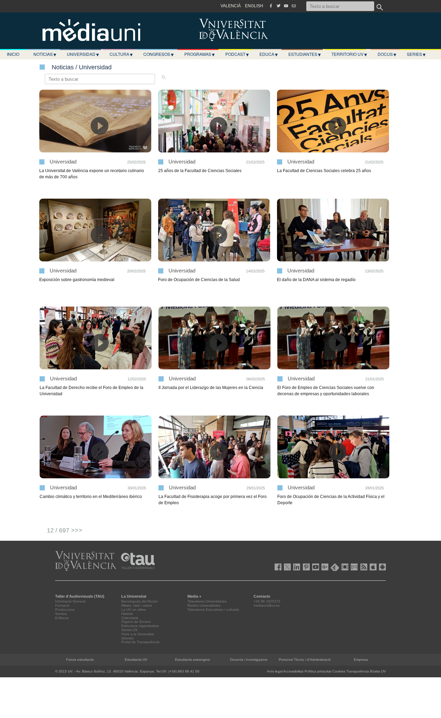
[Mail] (293, 5)
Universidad (83, 54)
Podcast (237, 54)
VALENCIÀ (230, 5)
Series (416, 54)
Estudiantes (304, 54)
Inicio (13, 54)
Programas (199, 54)
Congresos (158, 54)
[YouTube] (286, 5)
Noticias (44, 54)
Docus (387, 54)
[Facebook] (270, 5)
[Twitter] (278, 5)
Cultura (121, 54)
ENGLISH (254, 5)
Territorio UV (349, 54)
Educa (268, 54)
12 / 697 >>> (64, 530)
